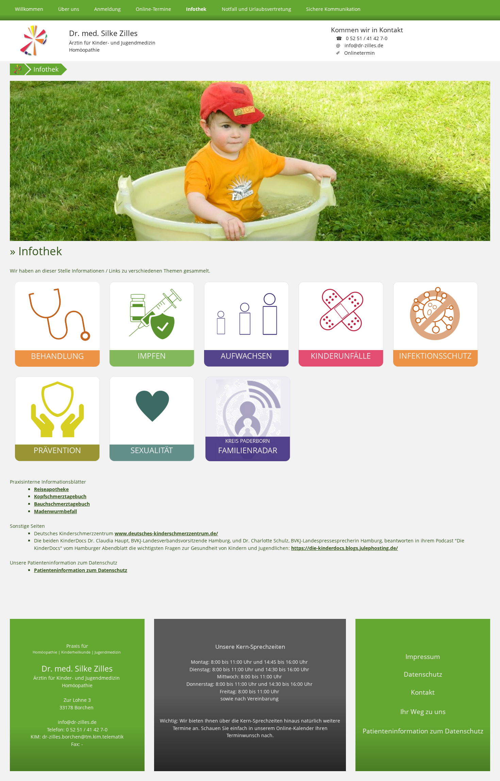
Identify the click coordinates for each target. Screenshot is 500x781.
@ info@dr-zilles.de (359, 45)
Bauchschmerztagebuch (62, 504)
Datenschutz (423, 674)
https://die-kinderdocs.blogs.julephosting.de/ (344, 548)
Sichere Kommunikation (333, 9)
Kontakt (423, 692)
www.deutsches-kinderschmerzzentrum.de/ (166, 533)
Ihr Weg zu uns (423, 711)
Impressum (422, 656)
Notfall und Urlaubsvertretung (256, 9)
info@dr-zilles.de (77, 722)
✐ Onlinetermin (355, 53)
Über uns (68, 9)
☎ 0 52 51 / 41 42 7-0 (361, 38)
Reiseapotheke (51, 489)
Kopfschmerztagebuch (60, 496)
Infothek (196, 9)
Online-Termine (153, 9)
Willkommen (29, 9)
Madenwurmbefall (55, 511)
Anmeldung (107, 9)
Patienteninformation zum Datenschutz (80, 570)
